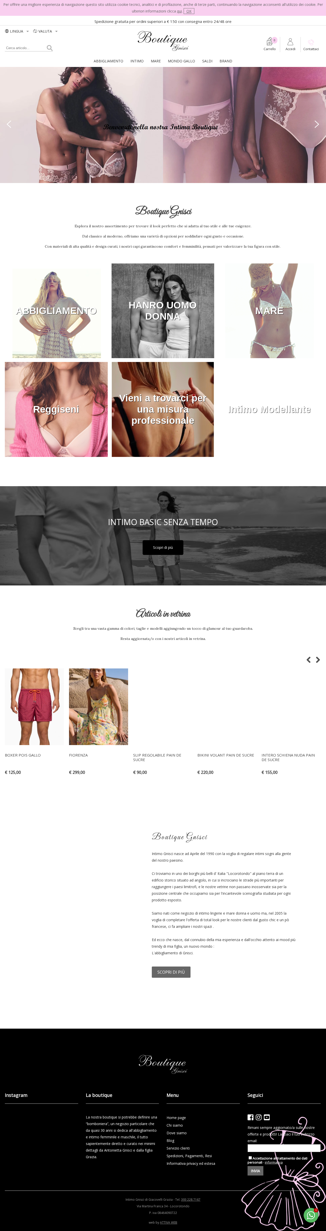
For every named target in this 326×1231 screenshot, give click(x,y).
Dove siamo (177, 1132)
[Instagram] (259, 1117)
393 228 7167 (190, 1199)
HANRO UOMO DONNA (163, 311)
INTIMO (137, 61)
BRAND (226, 61)
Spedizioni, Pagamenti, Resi (189, 1155)
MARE (156, 61)
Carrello (270, 49)
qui (179, 11)
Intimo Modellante (269, 409)
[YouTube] (267, 1117)
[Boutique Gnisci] (163, 51)
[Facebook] (250, 1117)
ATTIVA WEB (168, 1222)
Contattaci (311, 49)
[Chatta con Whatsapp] (311, 1221)
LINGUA (17, 31)
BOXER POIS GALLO (23, 755)
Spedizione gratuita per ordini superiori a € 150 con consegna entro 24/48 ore (163, 21)
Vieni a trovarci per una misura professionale (163, 409)
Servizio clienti (178, 1148)
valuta (45, 31)
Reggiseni (56, 409)
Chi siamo (175, 1125)
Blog (170, 1140)
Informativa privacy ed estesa (191, 1163)
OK (189, 11)
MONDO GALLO (181, 61)
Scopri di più (163, 547)
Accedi (290, 49)
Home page (176, 1117)
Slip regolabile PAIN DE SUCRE (157, 757)
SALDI (207, 61)
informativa (274, 1162)
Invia (255, 1170)
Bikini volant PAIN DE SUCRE (225, 755)
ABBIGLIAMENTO (108, 61)
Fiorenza (78, 755)
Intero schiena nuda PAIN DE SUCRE (288, 757)
